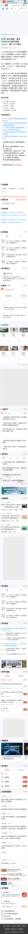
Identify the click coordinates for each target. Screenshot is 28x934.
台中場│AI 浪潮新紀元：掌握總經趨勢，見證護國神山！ (16, 242)
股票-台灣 (8, 696)
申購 (25, 694)
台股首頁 (18, 199)
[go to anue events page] (21, 5)
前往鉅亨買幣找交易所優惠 (12, 160)
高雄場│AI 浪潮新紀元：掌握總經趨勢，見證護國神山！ (16, 262)
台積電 (7, 782)
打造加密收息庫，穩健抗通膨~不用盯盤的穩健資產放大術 (16, 255)
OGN (2, 52)
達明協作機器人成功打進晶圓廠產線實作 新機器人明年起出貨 (23, 335)
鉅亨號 (14, 926)
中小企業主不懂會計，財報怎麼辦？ (13, 353)
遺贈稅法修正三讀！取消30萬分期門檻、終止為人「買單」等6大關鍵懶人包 (14, 335)
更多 (25, 413)
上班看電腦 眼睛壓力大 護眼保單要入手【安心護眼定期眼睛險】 (23, 353)
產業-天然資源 (9, 704)
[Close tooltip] (23, 12)
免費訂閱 (24, 906)
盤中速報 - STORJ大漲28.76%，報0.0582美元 (14, 219)
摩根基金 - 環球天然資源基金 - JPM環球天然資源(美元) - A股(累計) (11, 701)
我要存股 (24, 199)
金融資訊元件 (14, 929)
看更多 (24, 231)
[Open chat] (25, 9)
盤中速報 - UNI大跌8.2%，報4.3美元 (11, 222)
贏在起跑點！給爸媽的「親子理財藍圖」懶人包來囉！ (14, 196)
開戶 (25, 686)
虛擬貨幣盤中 (12, 34)
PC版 (4, 926)
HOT (7, 241)
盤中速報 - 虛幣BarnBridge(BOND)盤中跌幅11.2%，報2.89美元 (15, 308)
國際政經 (9, 513)
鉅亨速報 (5, 34)
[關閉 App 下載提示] (1, 2)
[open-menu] (1, 5)
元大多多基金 (4, 708)
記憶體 (7, 777)
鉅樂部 (18, 926)
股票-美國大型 (9, 688)
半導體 (7, 786)
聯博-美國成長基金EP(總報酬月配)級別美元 (11, 685)
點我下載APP (19, 165)
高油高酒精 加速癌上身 (4, 353)
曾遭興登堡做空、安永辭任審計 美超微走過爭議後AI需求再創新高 (4, 335)
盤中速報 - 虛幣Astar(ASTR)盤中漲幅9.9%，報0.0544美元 (15, 316)
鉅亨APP (9, 926)
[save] (20, 9)
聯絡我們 (21, 929)
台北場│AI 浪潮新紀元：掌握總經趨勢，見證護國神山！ (16, 249)
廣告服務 (7, 929)
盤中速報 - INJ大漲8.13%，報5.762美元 (12, 212)
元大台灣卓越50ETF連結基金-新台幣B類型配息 (12, 693)
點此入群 (8, 149)
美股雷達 (8, 502)
